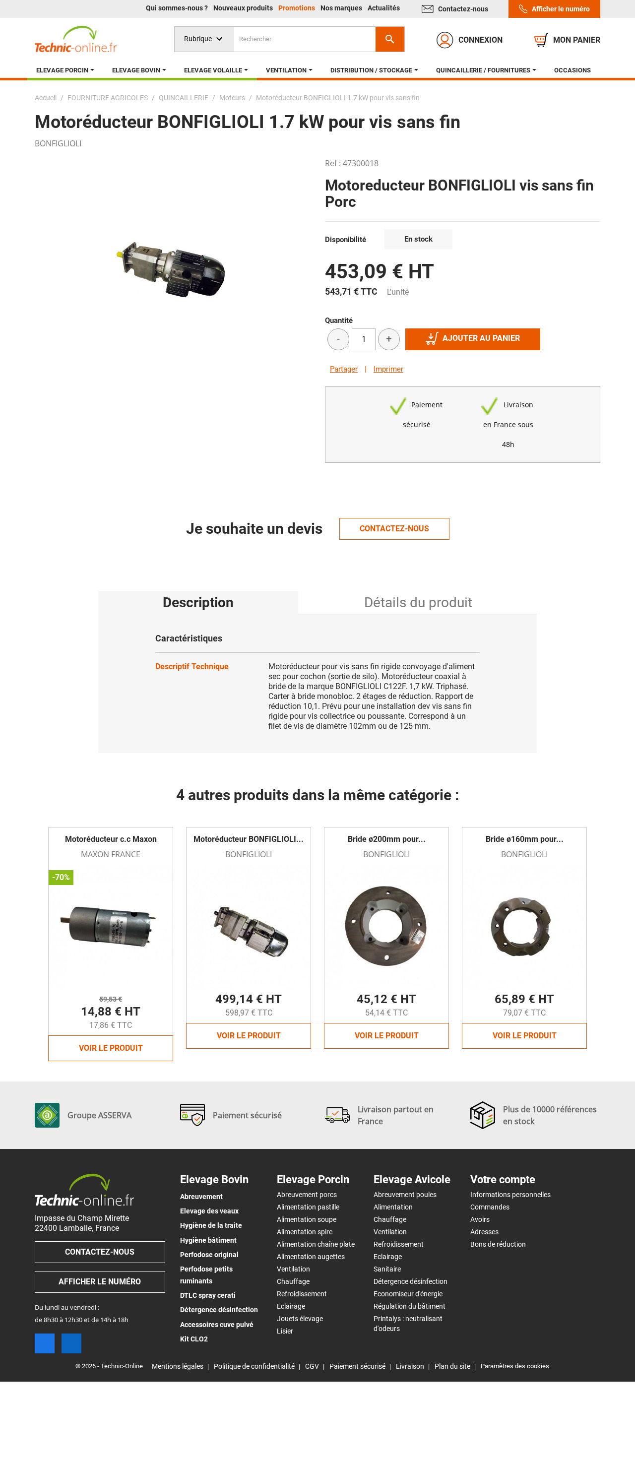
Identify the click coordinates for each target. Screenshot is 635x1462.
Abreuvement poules (405, 1195)
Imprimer (388, 369)
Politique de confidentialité (254, 1366)
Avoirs (480, 1219)
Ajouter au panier (481, 338)
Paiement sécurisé (357, 1366)
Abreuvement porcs (307, 1195)
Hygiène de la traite (211, 1225)
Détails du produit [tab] (418, 602)
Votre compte (502, 1180)
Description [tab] (198, 602)
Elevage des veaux (209, 1211)
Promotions (297, 8)
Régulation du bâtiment (409, 1306)
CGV (312, 1366)
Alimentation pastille (308, 1207)
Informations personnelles (510, 1195)
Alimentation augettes (311, 1257)
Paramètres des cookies (515, 1366)
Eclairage (291, 1306)
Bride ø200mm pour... (387, 839)
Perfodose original (209, 1255)
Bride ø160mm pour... (525, 839)
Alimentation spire (304, 1232)
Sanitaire (387, 1269)
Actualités (384, 8)
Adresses (484, 1232)
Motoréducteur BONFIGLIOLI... (248, 839)
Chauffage (293, 1281)
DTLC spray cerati (208, 1295)
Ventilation (293, 1269)
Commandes (489, 1207)
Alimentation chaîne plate (316, 1244)
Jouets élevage (300, 1319)
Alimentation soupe (306, 1219)
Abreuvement (201, 1197)
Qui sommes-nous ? (177, 8)
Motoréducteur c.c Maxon (111, 839)
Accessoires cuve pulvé (217, 1325)
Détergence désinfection (219, 1310)
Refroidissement (302, 1294)
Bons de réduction (498, 1244)
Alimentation (393, 1207)
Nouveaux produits (243, 8)
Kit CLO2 (194, 1339)
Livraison (410, 1366)
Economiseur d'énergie (408, 1294)
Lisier (285, 1331)
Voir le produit (111, 1048)
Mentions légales (177, 1366)
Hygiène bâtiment (208, 1240)
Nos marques (342, 8)
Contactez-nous (463, 9)
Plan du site (452, 1366)
